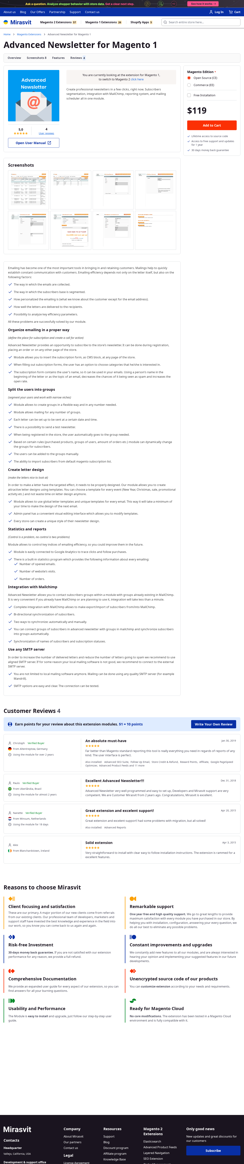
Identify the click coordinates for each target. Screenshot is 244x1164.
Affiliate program (114, 1154)
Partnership (57, 12)
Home (7, 34)
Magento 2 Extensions (58, 22)
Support (75, 12)
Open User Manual (31, 143)
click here (137, 79)
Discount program (115, 1148)
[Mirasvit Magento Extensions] (17, 22)
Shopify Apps (141, 22)
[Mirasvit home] (32, 1129)
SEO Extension (153, 1159)
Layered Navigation (156, 1153)
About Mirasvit (73, 1136)
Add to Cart (212, 125)
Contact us (92, 12)
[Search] (164, 21)
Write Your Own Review (213, 724)
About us (10, 12)
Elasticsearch (152, 1141)
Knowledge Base (114, 1159)
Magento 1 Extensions (103, 22)
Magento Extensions (29, 34)
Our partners (72, 1142)
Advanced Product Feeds (160, 1147)
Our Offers (37, 12)
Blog (23, 12)
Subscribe (213, 1150)
